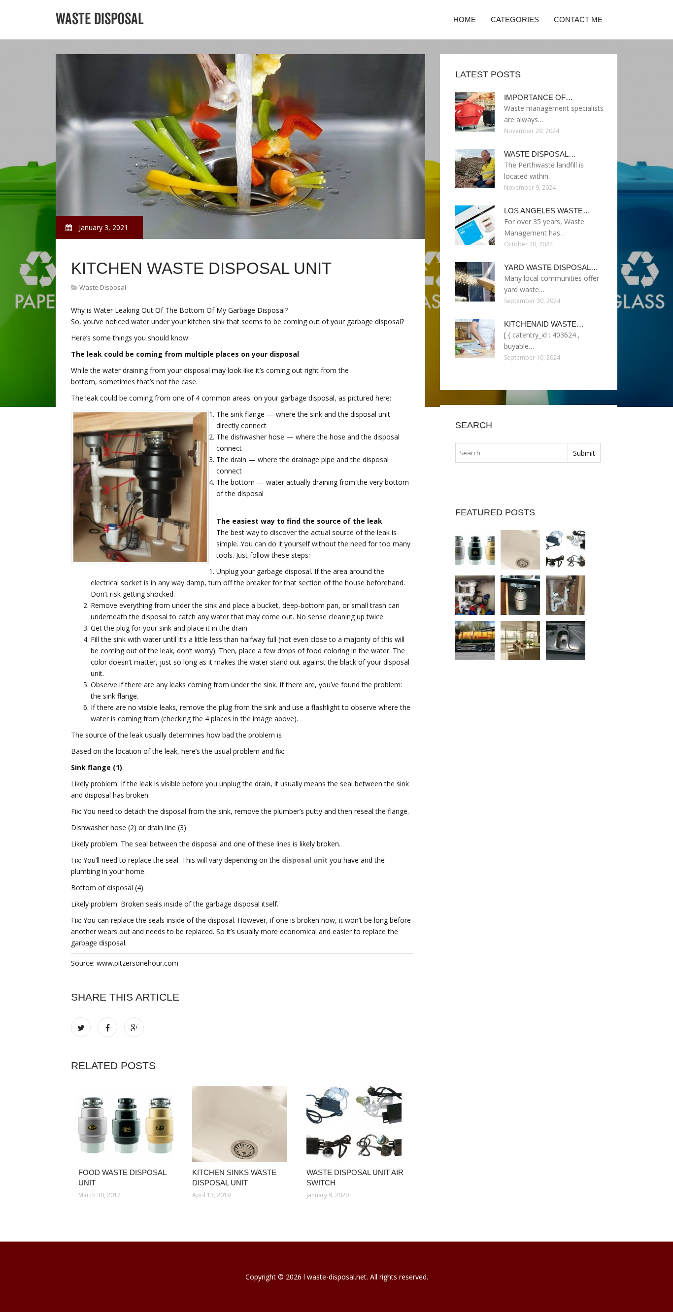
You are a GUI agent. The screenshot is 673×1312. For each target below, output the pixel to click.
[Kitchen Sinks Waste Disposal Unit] (241, 1124)
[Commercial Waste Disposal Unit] (565, 640)
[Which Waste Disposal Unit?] (475, 595)
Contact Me (578, 19)
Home (464, 19)
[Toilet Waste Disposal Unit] (475, 640)
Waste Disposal (102, 287)
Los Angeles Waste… (547, 210)
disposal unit (305, 860)
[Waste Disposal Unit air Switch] (355, 1124)
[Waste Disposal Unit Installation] (520, 640)
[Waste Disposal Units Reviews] (565, 595)
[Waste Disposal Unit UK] (520, 595)
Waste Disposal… (540, 154)
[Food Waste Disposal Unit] (127, 1124)
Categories (515, 19)
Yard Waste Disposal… (551, 267)
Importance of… (538, 97)
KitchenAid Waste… (544, 324)
